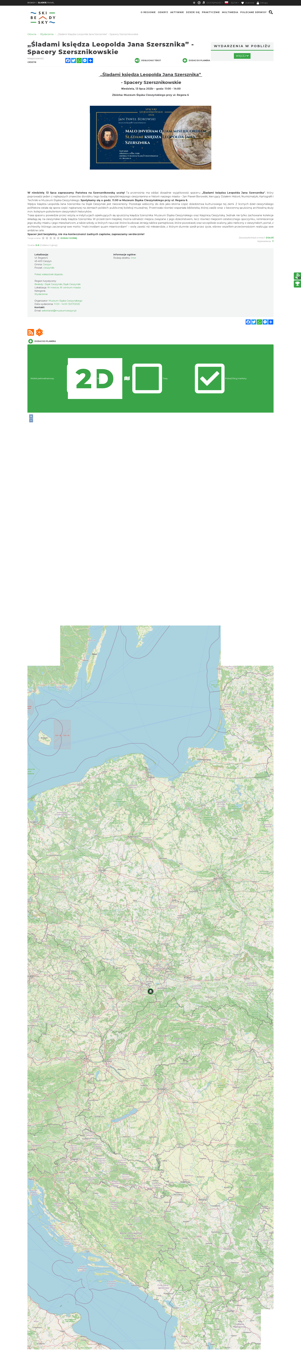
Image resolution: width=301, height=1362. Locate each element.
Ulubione (249, 3)
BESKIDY (31, 2)
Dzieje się (193, 12)
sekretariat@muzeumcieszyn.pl (59, 310)
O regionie (148, 12)
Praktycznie (211, 12)
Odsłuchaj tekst (151, 60)
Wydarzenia (41, 294)
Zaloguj (264, 3)
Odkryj (163, 12)
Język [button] (234, 3)
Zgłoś (270, 237)
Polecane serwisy (253, 12)
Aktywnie (177, 12)
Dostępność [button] (214, 3)
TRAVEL (46, 2)
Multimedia (230, 12)
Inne (133, 257)
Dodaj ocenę (69, 238)
